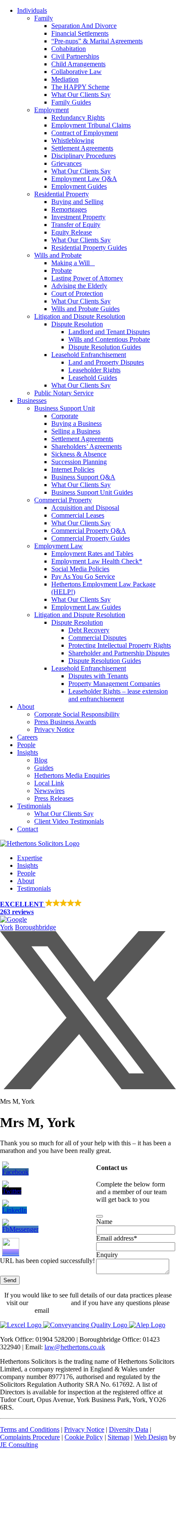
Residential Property (61, 194)
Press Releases (53, 798)
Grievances (66, 163)
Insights (27, 752)
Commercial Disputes (97, 637)
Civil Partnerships (75, 56)
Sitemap (118, 1437)
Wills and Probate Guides (85, 308)
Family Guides (71, 102)
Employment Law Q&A (84, 178)
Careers (27, 737)
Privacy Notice (54, 729)
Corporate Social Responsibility (77, 714)
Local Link (49, 783)
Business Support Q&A (83, 477)
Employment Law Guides (86, 607)
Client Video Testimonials (69, 821)
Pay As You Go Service (83, 576)
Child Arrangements (78, 64)
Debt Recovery (88, 630)
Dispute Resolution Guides (104, 347)
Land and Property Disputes (106, 362)
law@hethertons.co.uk (74, 1347)
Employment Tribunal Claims (91, 125)
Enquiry (107, 1254)
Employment (51, 109)
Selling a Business (75, 431)
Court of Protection (77, 293)
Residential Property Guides (89, 247)
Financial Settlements (80, 33)
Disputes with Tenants (98, 676)
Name (104, 1221)
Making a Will (73, 262)
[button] (88, 911)
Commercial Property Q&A (88, 530)
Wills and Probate (58, 255)
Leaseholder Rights (94, 370)
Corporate (64, 415)
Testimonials (34, 806)
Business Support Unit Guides (92, 492)
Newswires (49, 790)
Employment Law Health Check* (96, 561)
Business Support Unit (64, 408)
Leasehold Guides (92, 377)
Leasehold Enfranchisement (88, 354)
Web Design (150, 1437)
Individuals (32, 10)
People (26, 744)
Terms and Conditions (29, 1429)
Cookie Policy (84, 1437)
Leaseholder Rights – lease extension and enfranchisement (118, 695)
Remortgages (69, 209)
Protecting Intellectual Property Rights (119, 645)
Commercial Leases (77, 515)
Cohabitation (68, 48)
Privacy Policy (49, 1302)
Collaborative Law (76, 71)
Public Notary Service (64, 393)
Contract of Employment (84, 132)
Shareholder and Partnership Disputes (119, 653)
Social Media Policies (80, 568)
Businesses (32, 400)
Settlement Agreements (82, 148)
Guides (43, 767)
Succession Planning (79, 461)
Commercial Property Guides (90, 538)
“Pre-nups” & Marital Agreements (97, 41)
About (25, 706)
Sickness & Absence (78, 454)
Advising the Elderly (79, 285)
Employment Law (58, 545)
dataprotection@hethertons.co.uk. (96, 1310)
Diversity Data (128, 1429)
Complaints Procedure (30, 1437)
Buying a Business (76, 423)
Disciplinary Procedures (83, 155)
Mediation (65, 79)
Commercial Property (63, 500)
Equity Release (71, 232)
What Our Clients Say (81, 94)
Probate (61, 270)
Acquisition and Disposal (85, 507)
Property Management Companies (114, 683)
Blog (40, 760)
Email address (116, 1238)
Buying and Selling (77, 201)
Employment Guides (79, 186)
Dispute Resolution (77, 324)
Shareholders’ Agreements (86, 446)
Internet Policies (72, 469)
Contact (27, 829)
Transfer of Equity (75, 224)
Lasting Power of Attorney (87, 278)
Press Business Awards (65, 721)
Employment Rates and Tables (92, 553)
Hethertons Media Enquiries (72, 775)
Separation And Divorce (84, 25)
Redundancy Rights (78, 117)
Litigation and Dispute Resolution (79, 316)
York (6, 927)
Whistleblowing (72, 140)
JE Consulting (19, 1444)
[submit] (99, 1216)
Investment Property (78, 217)
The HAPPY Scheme (80, 87)
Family (43, 18)
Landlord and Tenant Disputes (109, 331)
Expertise (29, 857)
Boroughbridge (35, 927)
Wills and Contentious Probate (109, 339)
